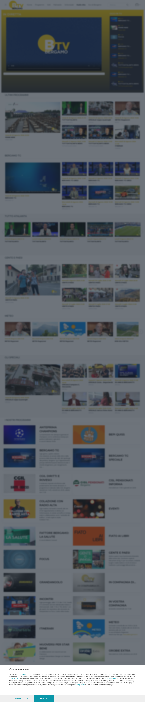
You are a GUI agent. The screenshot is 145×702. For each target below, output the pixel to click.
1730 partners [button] (23, 674)
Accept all (44, 698)
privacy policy (80, 684)
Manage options (21, 698)
